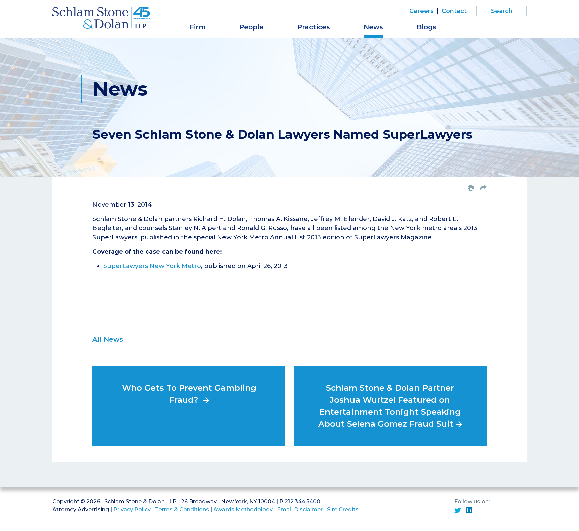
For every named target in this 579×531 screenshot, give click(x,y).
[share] (483, 189)
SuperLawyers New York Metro (152, 266)
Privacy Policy (132, 509)
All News (107, 339)
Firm (198, 27)
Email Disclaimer (300, 509)
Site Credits (343, 509)
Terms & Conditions (182, 509)
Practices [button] (313, 27)
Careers (421, 11)
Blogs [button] (426, 27)
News (373, 27)
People (251, 27)
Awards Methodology (243, 509)
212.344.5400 (302, 501)
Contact (454, 11)
